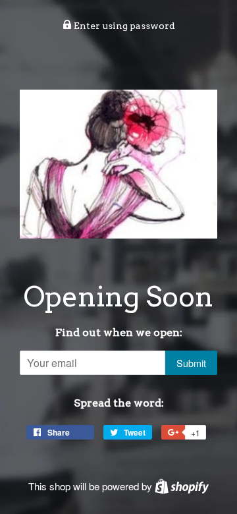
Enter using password (123, 25)
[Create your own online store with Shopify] (182, 486)
